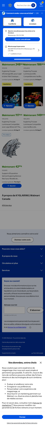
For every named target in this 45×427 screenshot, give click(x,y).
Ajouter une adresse (22, 39)
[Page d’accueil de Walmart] (10, 5)
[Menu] (4, 5)
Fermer (23, 417)
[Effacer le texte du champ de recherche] (30, 5)
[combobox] (25, 5)
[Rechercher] (33, 5)
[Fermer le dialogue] (40, 362)
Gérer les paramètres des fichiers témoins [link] (22, 423)
